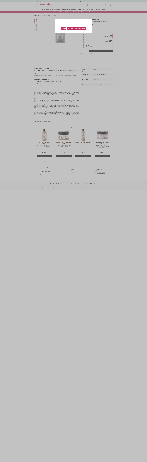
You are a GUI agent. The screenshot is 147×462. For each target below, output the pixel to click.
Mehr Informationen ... (66, 23)
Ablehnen (64, 28)
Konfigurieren (70, 28)
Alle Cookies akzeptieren (80, 28)
